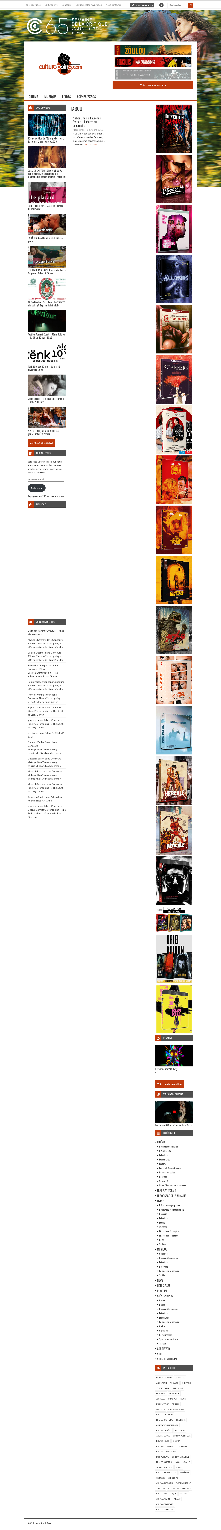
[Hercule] (174, 853)
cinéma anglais (176, 1409)
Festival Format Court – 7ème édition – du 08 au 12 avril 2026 (46, 335)
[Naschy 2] (174, 553)
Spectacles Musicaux (168, 1339)
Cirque (162, 1300)
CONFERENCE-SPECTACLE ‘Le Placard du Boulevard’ (45, 207)
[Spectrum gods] (174, 753)
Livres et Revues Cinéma (170, 1168)
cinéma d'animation (166, 1451)
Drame (177, 1499)
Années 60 (186, 1383)
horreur (182, 1446)
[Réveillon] (174, 152)
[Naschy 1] (174, 502)
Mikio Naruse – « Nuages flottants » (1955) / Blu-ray (46, 400)
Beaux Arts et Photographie (171, 1209)
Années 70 (173, 1478)
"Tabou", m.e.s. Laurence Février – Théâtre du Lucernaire (87, 122)
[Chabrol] (174, 703)
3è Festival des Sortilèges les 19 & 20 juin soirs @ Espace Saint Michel (46, 303)
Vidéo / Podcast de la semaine (172, 1185)
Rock (183, 1399)
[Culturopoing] (60, 79)
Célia (30, 630)
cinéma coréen (163, 1430)
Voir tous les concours (153, 84)
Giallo (186, 1462)
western (160, 1409)
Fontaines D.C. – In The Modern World (173, 1125)
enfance (174, 1383)
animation (161, 1383)
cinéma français (164, 1504)
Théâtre (162, 1343)
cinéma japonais (164, 1483)
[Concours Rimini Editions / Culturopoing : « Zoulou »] (153, 50)
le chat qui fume (164, 1420)
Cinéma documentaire (179, 1488)
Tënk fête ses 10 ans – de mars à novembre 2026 (44, 368)
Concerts (163, 1253)
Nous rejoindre (144, 5)
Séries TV (163, 1181)
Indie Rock (174, 1393)
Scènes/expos (86, 96)
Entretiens (164, 1155)
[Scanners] (174, 402)
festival (184, 1493)
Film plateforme (166, 1190)
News (160, 1280)
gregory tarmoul (36, 720)
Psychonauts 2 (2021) (166, 1069)
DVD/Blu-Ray (165, 1151)
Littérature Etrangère (169, 1231)
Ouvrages (163, 1330)
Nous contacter (113, 4)
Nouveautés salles (167, 1172)
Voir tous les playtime (169, 1084)
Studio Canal (163, 1388)
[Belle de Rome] (174, 452)
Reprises (163, 1176)
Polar (161, 1240)
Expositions (164, 1317)
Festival (162, 1163)
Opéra (162, 1326)
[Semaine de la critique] (110, 25)
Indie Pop (172, 1399)
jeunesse (160, 1399)
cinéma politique (181, 1436)
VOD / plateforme (167, 1359)
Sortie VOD (163, 1349)
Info (161, 5)
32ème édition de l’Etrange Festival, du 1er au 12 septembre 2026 (46, 139)
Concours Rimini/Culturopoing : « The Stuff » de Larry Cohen (46, 711)
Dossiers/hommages (168, 1258)
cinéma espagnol (180, 1457)
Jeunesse (163, 1227)
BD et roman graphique (169, 1205)
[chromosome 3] (174, 352)
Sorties (162, 1244)
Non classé (163, 1286)
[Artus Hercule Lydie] (174, 803)
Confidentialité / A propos (88, 4)
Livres (66, 96)
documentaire (183, 1483)
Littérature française (168, 1235)
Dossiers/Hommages (168, 1146)
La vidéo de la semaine (169, 1271)
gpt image (33, 732)
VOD (159, 1354)
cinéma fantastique (166, 1493)
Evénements (164, 1159)
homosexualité (164, 1378)
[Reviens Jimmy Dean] (174, 252)
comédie (160, 1478)
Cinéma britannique (166, 1472)
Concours (66, 4)
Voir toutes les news (41, 442)
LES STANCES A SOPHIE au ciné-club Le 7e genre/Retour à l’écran (47, 271)
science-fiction (164, 1467)
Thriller (160, 1488)
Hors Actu (163, 1266)
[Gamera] (174, 653)
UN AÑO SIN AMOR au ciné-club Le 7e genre (46, 239)
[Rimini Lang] (174, 932)
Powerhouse (162, 1441)
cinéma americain (165, 1509)
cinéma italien (163, 1499)
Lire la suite (91, 144)
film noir (161, 1393)
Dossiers (163, 1214)
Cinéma (33, 96)
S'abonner (36, 487)
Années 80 (184, 1472)
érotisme (180, 1420)
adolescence (163, 1436)
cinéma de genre (164, 1415)
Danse (162, 1304)
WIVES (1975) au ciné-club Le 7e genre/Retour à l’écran (44, 432)
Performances (165, 1335)
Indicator (180, 1430)
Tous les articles (33, 4)
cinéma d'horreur (165, 1446)
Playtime (162, 1291)
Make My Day (162, 1404)
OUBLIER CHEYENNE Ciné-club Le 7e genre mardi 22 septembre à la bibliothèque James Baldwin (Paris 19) (46, 174)
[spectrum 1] (174, 1032)
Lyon (177, 1462)
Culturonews (51, 4)
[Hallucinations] (174, 302)
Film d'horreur (164, 1462)
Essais (162, 1222)
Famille (175, 1404)
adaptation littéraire (167, 1425)
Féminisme (178, 1388)
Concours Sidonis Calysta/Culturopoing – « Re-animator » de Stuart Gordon (46, 643)
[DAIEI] (174, 982)
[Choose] (174, 202)
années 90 (180, 1378)
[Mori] (174, 903)
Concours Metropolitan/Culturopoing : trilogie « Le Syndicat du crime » (44, 749)
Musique (50, 96)
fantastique (162, 1457)
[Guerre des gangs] (174, 603)
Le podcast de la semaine (171, 1196)
